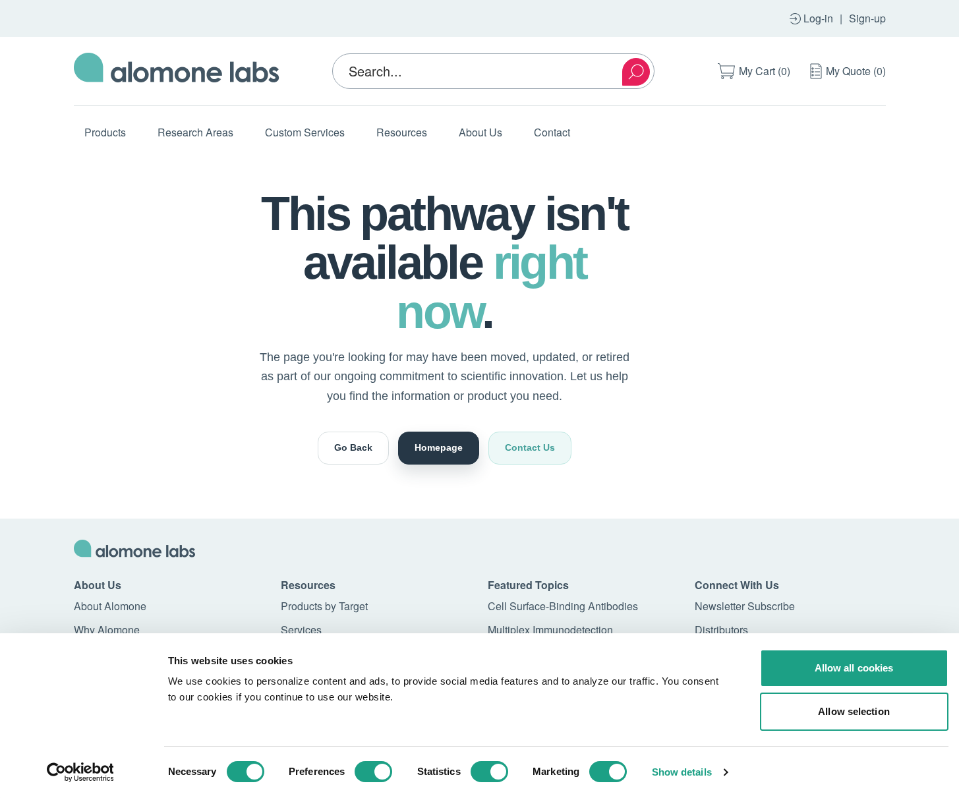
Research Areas (195, 132)
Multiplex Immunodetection (550, 629)
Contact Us (530, 447)
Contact (552, 132)
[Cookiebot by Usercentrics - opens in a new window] (80, 772)
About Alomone (110, 605)
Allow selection (854, 711)
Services (301, 629)
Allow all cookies (854, 667)
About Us (480, 132)
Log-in (818, 18)
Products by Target (324, 605)
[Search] (636, 72)
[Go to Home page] (176, 71)
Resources (401, 132)
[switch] (373, 771)
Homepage (439, 447)
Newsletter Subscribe (745, 605)
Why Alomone (107, 629)
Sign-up (867, 18)
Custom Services (305, 132)
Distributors (721, 629)
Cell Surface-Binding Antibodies (563, 605)
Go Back (353, 447)
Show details (682, 772)
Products (105, 132)
